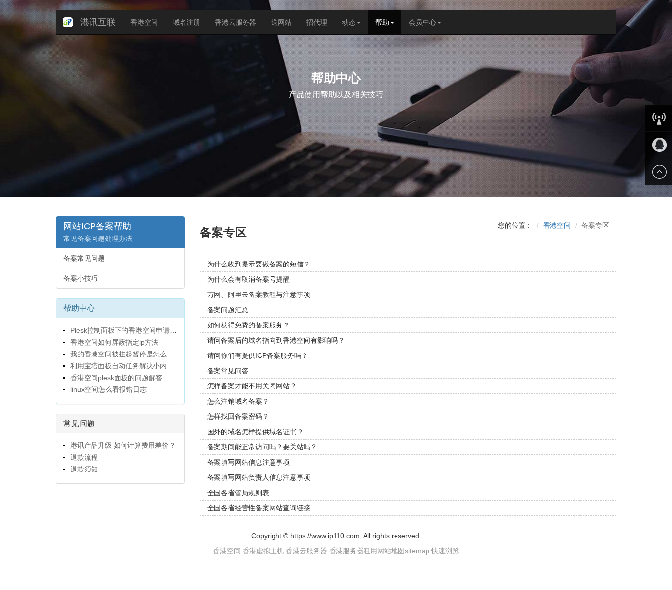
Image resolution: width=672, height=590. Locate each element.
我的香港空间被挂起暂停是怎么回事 (124, 354)
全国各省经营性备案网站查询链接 (258, 508)
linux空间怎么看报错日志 (107, 389)
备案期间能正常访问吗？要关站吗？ (262, 447)
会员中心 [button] (422, 22)
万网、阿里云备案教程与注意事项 (258, 294)
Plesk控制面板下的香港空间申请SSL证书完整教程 (146, 330)
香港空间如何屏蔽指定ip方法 (113, 342)
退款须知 (83, 469)
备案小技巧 (80, 278)
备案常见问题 (84, 258)
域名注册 (186, 22)
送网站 (281, 22)
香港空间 (144, 22)
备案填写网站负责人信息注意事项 (258, 477)
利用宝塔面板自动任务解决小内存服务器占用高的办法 (152, 366)
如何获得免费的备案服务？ (248, 325)
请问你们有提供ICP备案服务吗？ (257, 355)
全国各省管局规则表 (238, 493)
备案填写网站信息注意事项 (248, 462)
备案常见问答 (227, 371)
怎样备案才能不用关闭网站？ (252, 386)
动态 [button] (349, 22)
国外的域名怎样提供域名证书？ (255, 432)
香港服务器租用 (353, 551)
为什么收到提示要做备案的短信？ (258, 264)
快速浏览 (445, 551)
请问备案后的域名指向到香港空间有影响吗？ (276, 340)
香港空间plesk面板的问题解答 (115, 378)
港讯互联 (98, 22)
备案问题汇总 (227, 310)
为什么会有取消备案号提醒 (248, 279)
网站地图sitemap (403, 551)
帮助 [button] (382, 22)
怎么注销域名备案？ (238, 401)
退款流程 (83, 457)
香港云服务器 (235, 22)
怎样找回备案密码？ (238, 416)
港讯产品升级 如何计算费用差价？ (122, 445)
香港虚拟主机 (263, 551)
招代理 (316, 22)
